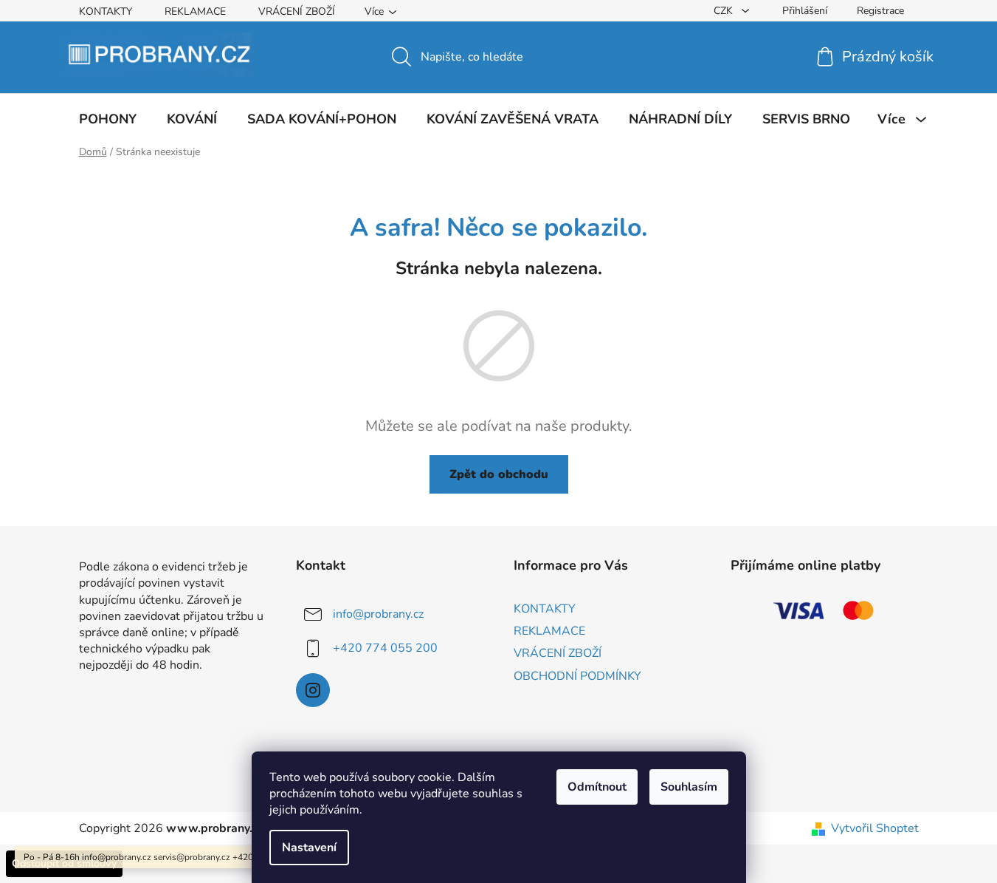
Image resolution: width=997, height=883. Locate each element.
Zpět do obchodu (498, 474)
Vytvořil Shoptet (875, 828)
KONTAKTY (105, 11)
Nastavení (309, 847)
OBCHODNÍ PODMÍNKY (577, 676)
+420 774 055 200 (385, 648)
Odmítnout (597, 787)
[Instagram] (313, 690)
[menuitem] (107, 119)
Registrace (880, 11)
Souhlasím (688, 787)
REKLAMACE (195, 11)
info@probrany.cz (378, 614)
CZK (725, 11)
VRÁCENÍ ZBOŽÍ (296, 11)
